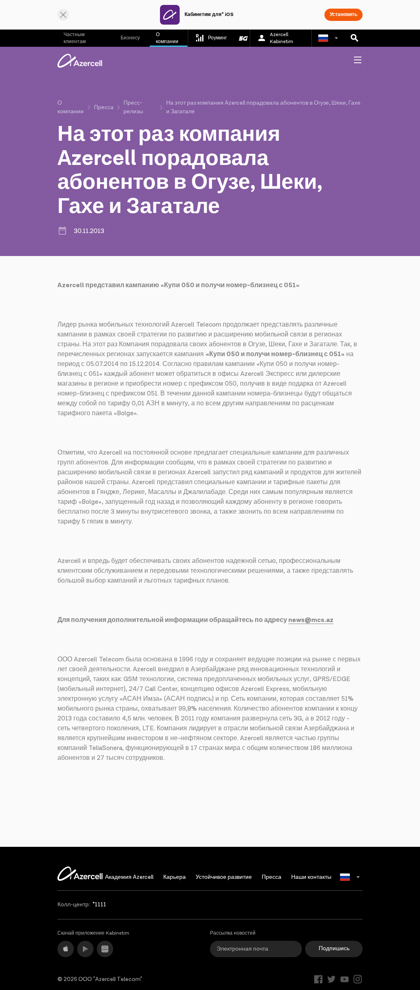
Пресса (104, 107)
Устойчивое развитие (224, 877)
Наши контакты (311, 877)
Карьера (174, 877)
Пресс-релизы (133, 107)
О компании (167, 38)
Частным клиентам (75, 38)
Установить (343, 14)
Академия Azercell (129, 877)
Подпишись (334, 948)
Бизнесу (130, 38)
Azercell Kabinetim (281, 38)
